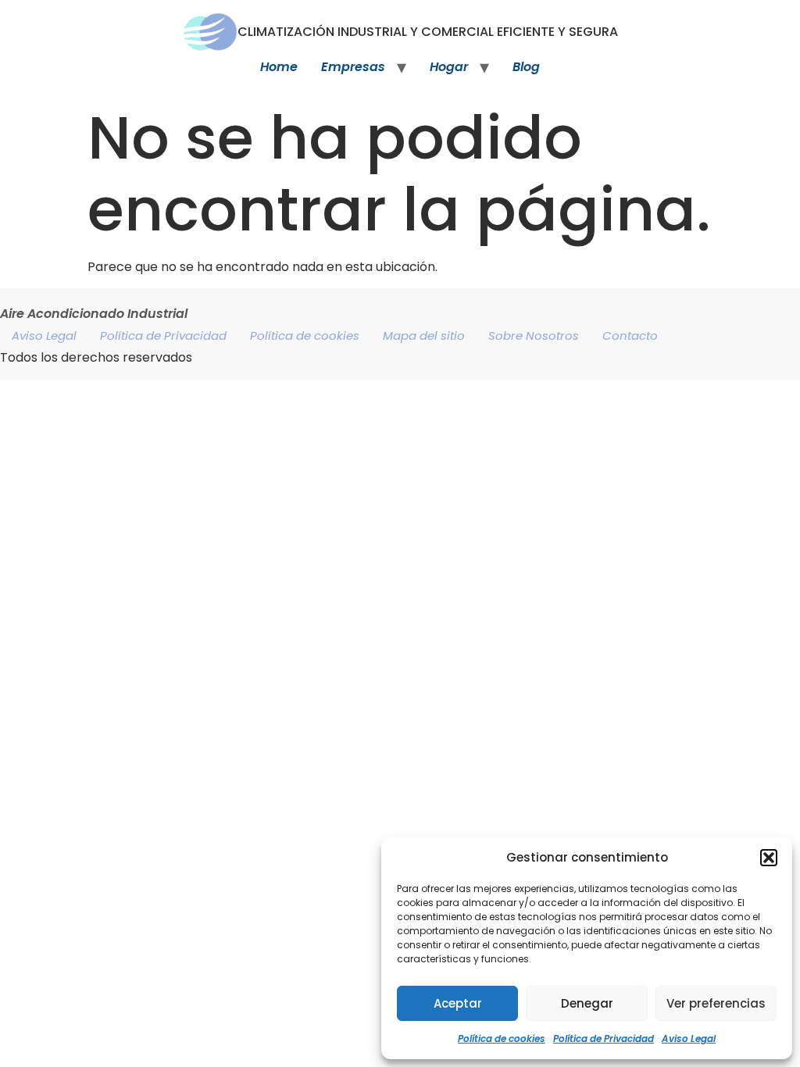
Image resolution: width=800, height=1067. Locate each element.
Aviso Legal (689, 1038)
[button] (769, 857)
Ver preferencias (716, 1003)
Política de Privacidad (603, 1038)
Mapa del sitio (424, 335)
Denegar (587, 1003)
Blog (526, 67)
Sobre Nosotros (533, 335)
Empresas (353, 67)
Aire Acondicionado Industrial (94, 314)
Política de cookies (501, 1038)
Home (279, 67)
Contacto (630, 335)
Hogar (449, 67)
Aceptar (458, 1003)
